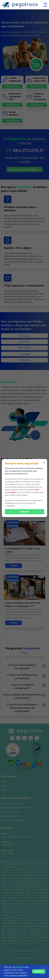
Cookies (20, 967)
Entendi (24, 511)
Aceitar (38, 971)
